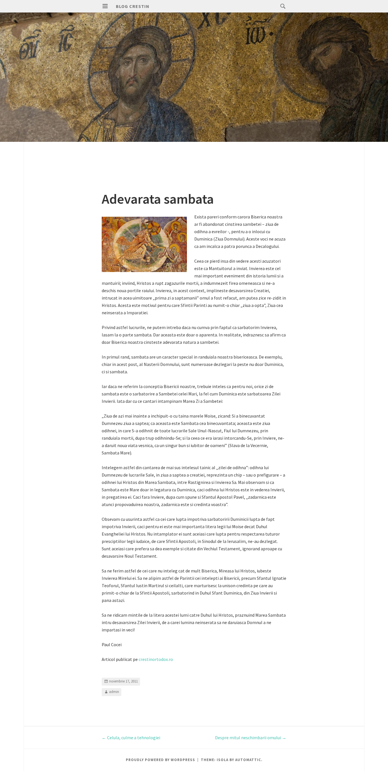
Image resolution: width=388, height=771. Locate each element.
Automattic (248, 759)
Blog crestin (132, 6)
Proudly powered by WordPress (160, 759)
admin (114, 691)
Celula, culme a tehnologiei (131, 737)
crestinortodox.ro (156, 659)
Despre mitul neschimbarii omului (250, 737)
